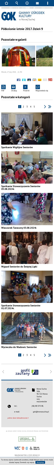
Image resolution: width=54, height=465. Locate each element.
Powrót (26, 88)
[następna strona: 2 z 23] (45, 107)
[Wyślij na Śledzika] (29, 80)
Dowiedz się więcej (27, 462)
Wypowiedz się (42, 88)
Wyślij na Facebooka (19, 80)
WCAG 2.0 (35, 448)
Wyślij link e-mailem (45, 80)
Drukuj (14, 88)
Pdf (2, 88)
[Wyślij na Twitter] (24, 80)
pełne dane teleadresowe (18, 418)
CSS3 (26, 448)
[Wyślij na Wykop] (34, 80)
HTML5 (23, 448)
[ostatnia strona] (49, 107)
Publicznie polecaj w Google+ (50, 80)
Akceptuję (40, 462)
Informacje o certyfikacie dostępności (27, 439)
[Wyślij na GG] (40, 80)
